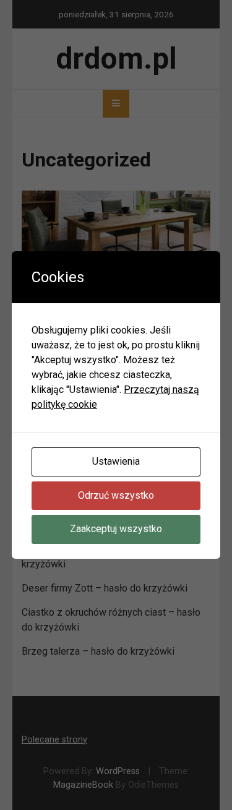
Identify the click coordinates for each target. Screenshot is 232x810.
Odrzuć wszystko (116, 495)
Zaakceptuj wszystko (116, 529)
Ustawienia (116, 461)
